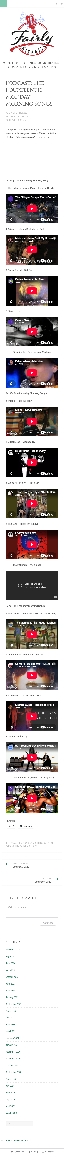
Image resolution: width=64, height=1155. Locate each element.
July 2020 (10, 1086)
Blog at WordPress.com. (15, 1140)
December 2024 (13, 950)
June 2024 (10, 963)
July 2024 (10, 956)
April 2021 (10, 1024)
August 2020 (12, 1079)
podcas (10, 846)
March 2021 (11, 1031)
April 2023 (10, 990)
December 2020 (13, 1052)
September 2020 (13, 1072)
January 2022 (12, 997)
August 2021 (12, 1011)
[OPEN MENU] (3, 3)
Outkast (48, 843)
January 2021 (12, 1045)
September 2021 (13, 1004)
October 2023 (12, 977)
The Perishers (23, 846)
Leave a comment (18, 120)
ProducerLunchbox (20, 116)
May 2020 (10, 1099)
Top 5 (35, 846)
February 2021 (12, 1038)
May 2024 (10, 970)
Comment (48, 922)
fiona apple (15, 843)
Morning (37, 843)
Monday (27, 843)
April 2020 (10, 1106)
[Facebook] (56, 3)
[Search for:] (19, 1123)
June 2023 (10, 984)
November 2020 (13, 1058)
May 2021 (10, 1018)
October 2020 (12, 1065)
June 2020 (10, 1092)
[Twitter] (61, 3)
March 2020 (11, 1113)
